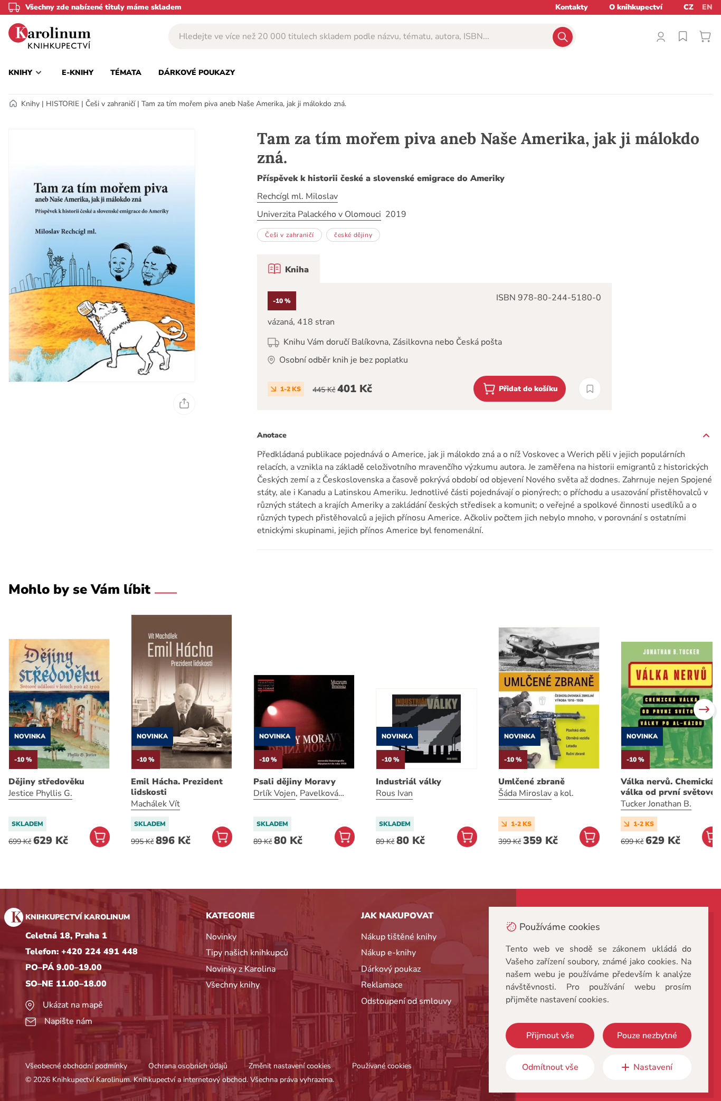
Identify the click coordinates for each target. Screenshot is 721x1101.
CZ (689, 7)
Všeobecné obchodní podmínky (76, 1066)
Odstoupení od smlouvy (406, 1001)
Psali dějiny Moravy (294, 781)
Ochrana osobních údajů (187, 1066)
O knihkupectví (635, 7)
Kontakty (571, 7)
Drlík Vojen (274, 793)
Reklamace (382, 985)
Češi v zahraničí (110, 104)
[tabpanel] (434, 346)
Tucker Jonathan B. (656, 804)
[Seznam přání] (683, 36)
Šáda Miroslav (525, 793)
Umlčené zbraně (531, 781)
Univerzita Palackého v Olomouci (319, 214)
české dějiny (353, 235)
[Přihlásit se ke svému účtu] (660, 36)
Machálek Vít (155, 804)
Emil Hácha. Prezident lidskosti (177, 787)
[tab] (288, 268)
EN (707, 7)
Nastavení (652, 1067)
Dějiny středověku (46, 781)
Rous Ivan (394, 793)
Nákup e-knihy (388, 952)
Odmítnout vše (550, 1067)
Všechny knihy (233, 985)
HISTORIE (62, 104)
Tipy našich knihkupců (247, 952)
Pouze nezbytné (647, 1035)
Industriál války (408, 781)
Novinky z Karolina (241, 969)
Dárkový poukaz (391, 969)
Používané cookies (382, 1066)
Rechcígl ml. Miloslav (297, 196)
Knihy (30, 104)
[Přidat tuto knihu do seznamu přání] (589, 388)
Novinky (221, 937)
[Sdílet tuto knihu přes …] (184, 404)
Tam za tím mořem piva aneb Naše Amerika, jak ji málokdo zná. (243, 104)
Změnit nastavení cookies (290, 1066)
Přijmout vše (550, 1035)
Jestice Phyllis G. (40, 793)
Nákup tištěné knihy (399, 937)
